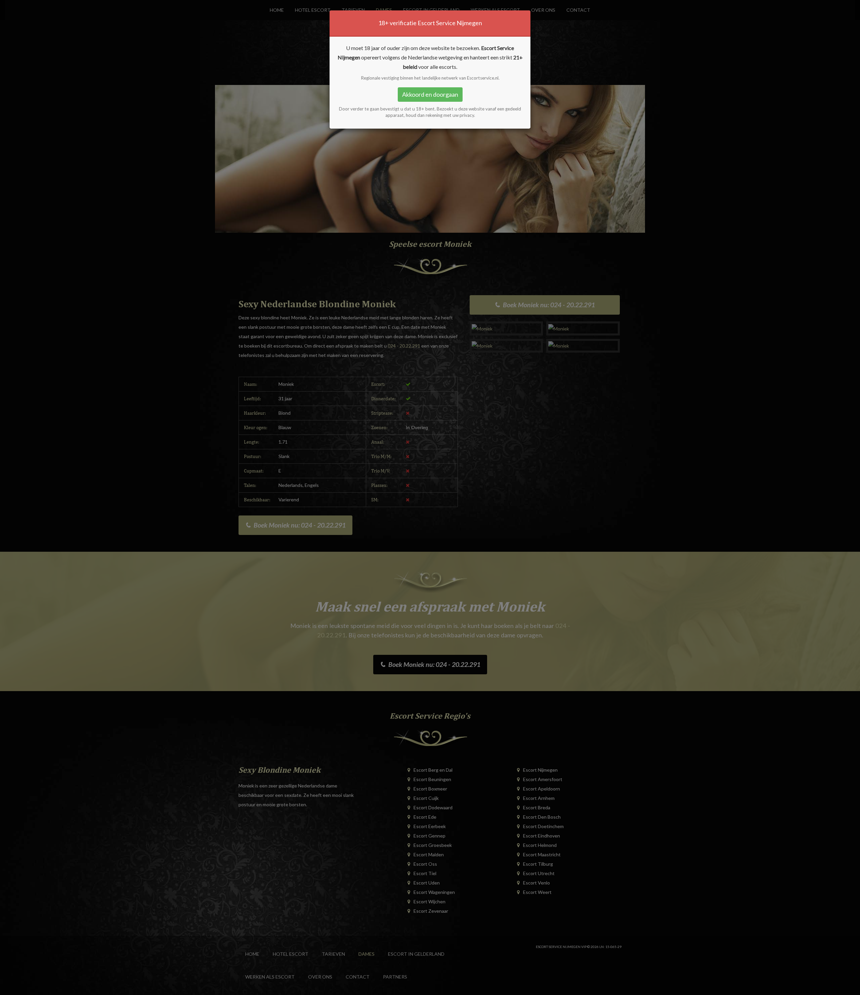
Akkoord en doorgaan (430, 94)
